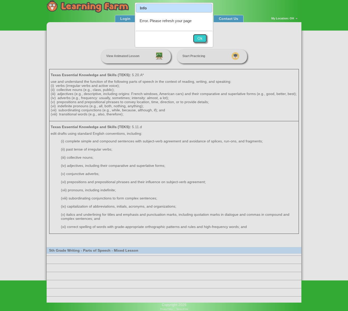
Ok (200, 38)
